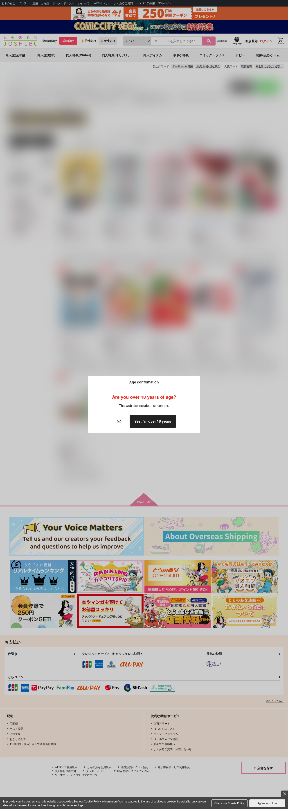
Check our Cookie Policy (229, 803)
